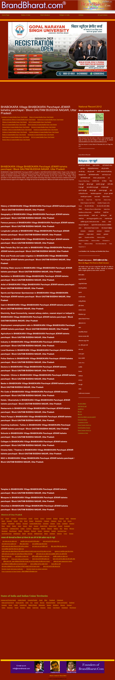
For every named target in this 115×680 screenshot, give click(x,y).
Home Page (5, 15)
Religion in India (64, 15)
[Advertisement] (47, 93)
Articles (81, 15)
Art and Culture (102, 15)
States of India (25, 15)
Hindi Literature (45, 15)
